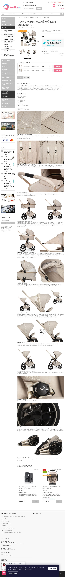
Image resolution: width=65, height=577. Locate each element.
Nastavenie (13, 573)
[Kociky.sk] (12, 7)
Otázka (48, 53)
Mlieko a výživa (5, 100)
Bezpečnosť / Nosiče (6, 73)
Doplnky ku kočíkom (7, 51)
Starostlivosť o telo (7, 84)
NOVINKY (5, 21)
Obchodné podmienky (7, 530)
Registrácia (61, 2)
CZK (60, 9)
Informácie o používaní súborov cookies (11, 532)
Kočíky (22, 14)
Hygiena (4, 70)
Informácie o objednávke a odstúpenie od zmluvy (13, 516)
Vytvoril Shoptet (60, 573)
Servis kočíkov (5, 520)
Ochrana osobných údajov (8, 528)
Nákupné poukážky (5, 92)
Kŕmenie (50, 14)
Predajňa (4, 518)
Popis (20, 77)
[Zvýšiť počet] (53, 66)
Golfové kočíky (8, 36)
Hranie (42, 14)
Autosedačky (32, 14)
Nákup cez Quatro (6, 523)
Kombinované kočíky (8, 31)
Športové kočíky (9, 34)
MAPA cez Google (6, 545)
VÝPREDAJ (5, 96)
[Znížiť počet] (53, 67)
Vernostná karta (5, 521)
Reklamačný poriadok (7, 527)
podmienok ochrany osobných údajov (6, 230)
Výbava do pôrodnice (5, 88)
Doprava (4, 525)
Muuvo (52, 49)
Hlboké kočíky (8, 39)
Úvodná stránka (3, 14)
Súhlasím (52, 568)
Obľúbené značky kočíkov (9, 55)
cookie (25, 567)
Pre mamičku (6, 103)
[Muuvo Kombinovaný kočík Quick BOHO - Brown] (20, 66)
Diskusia (26, 77)
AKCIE (4, 18)
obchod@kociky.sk (7, 555)
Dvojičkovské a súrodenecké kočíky (8, 43)
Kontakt (3, 534)
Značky (4, 107)
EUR (62, 9)
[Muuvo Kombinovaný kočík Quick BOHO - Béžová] (20, 70)
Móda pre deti (6, 80)
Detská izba (6, 77)
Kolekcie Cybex (11, 14)
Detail (35, 502)
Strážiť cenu (61, 54)
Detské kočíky (54, 51)
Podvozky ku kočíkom (8, 47)
